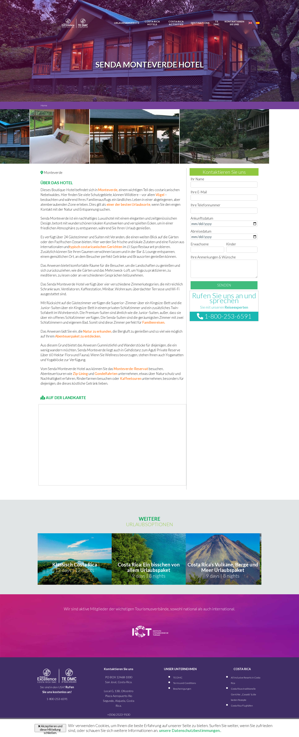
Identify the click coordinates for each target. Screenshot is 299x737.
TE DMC (216, 23)
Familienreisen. (153, 322)
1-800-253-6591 (227, 316)
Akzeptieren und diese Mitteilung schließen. (51, 728)
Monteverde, (108, 190)
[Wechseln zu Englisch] (250, 23)
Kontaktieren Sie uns (234, 23)
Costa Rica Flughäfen (242, 705)
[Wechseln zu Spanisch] (258, 23)
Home (44, 105)
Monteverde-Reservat (131, 369)
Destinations (200, 23)
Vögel (160, 195)
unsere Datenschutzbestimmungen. (189, 730)
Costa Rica (152, 23)
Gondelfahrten (106, 373)
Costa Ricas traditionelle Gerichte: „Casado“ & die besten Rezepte (243, 694)
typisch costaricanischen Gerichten (95, 247)
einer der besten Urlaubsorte (128, 204)
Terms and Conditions (184, 683)
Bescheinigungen (182, 688)
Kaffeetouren (130, 378)
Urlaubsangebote (126, 23)
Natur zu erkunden (97, 331)
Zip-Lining (80, 373)
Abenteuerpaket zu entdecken (77, 336)
